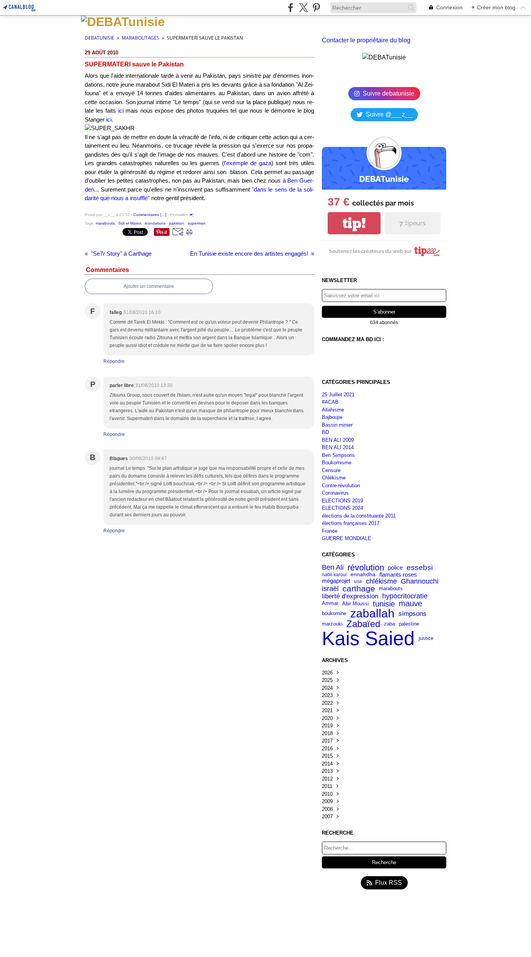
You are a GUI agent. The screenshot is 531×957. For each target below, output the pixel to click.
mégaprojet (336, 581)
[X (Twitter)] (303, 7)
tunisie (384, 604)
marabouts (391, 588)
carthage (358, 589)
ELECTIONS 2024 (342, 508)
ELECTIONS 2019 (342, 501)
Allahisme (333, 410)
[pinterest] (316, 7)
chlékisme (381, 581)
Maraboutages (140, 38)
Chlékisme (334, 478)
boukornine (334, 613)
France (329, 531)
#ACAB (330, 402)
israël (330, 588)
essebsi (420, 567)
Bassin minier (337, 425)
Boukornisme (336, 462)
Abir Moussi (355, 603)
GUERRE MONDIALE (346, 538)
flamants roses (398, 575)
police (395, 567)
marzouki (332, 623)
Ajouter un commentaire (149, 286)
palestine (409, 624)
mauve (410, 604)
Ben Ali (333, 567)
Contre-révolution (341, 485)
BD (325, 432)
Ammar (330, 603)
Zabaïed (363, 624)
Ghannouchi (419, 581)
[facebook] (290, 7)
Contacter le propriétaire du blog (366, 40)
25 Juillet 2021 (338, 394)
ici (121, 110)
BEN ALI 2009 (338, 440)
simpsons (412, 613)
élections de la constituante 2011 (359, 516)
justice (426, 638)
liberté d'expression (350, 596)
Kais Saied (368, 638)
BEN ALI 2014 (338, 447)
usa (358, 581)
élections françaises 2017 (350, 523)
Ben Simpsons (338, 455)
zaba (389, 623)
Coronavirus (335, 493)
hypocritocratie (405, 596)
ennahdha (363, 574)
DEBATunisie (99, 38)
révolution (366, 567)
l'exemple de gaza (247, 163)
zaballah (372, 613)
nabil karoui (334, 574)
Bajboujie (332, 417)
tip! (354, 223)
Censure (331, 470)
